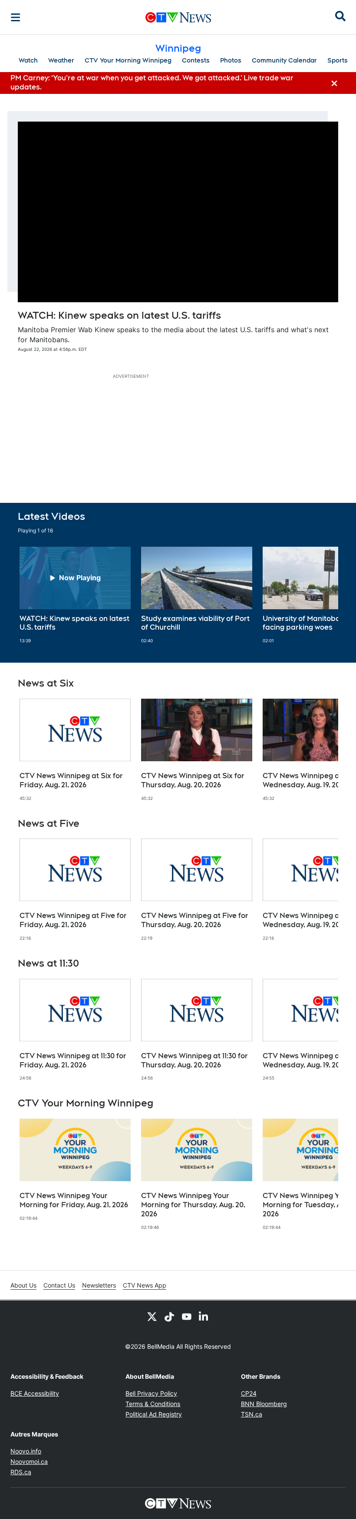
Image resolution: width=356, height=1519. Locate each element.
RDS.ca (20, 1472)
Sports (337, 60)
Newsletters (99, 1285)
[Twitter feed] (152, 1316)
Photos (230, 60)
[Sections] (15, 17)
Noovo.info (25, 1451)
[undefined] (75, 595)
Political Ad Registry (153, 1414)
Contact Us (59, 1285)
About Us (23, 1285)
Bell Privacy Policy (151, 1393)
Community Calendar (284, 60)
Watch (28, 60)
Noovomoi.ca (29, 1461)
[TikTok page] (169, 1316)
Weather (61, 60)
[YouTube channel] (186, 1316)
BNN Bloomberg (264, 1403)
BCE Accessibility (34, 1393)
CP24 (249, 1393)
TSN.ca (251, 1414)
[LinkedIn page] (204, 1316)
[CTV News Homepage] (178, 17)
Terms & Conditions (152, 1403)
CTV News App (144, 1285)
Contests (196, 60)
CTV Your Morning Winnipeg (128, 60)
